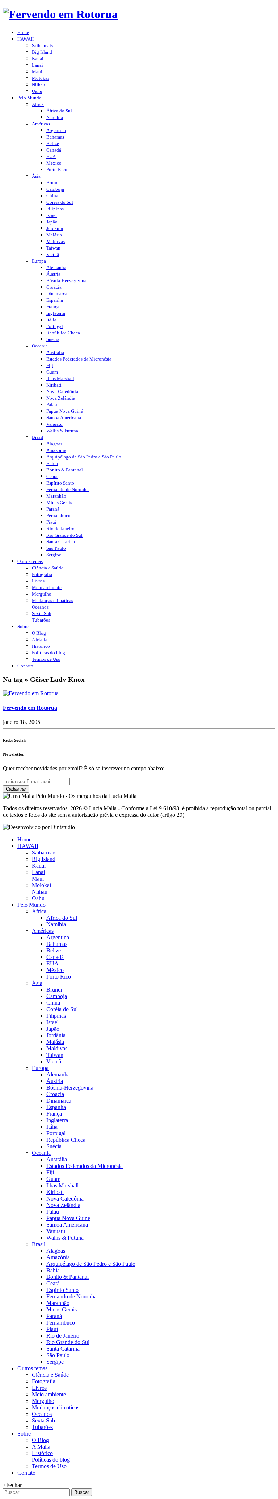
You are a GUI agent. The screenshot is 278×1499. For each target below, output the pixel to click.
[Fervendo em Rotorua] (31, 693)
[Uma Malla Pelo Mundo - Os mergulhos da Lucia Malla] (60, 14)
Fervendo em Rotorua (30, 708)
